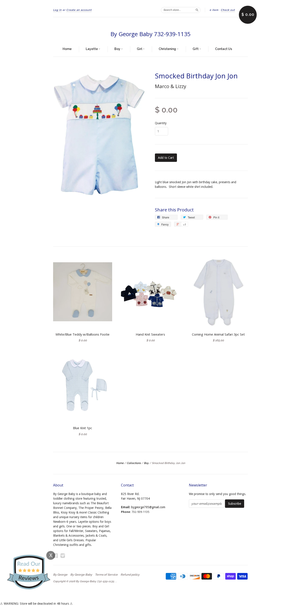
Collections (134, 463)
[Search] (197, 10)
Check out (228, 10)
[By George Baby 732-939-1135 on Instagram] (62, 555)
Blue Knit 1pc (82, 428)
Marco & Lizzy (170, 86)
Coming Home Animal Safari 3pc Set (218, 334)
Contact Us (223, 49)
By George (60, 574)
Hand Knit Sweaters (150, 334)
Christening (168, 49)
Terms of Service (106, 574)
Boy (117, 49)
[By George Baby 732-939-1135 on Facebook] (55, 555)
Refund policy (130, 574)
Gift (196, 49)
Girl (140, 49)
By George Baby (81, 574)
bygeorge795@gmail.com (148, 507)
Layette (92, 49)
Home (67, 49)
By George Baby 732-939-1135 (150, 34)
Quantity (161, 123)
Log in (57, 10)
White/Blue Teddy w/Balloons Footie (83, 334)
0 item (214, 10)
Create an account (79, 10)
